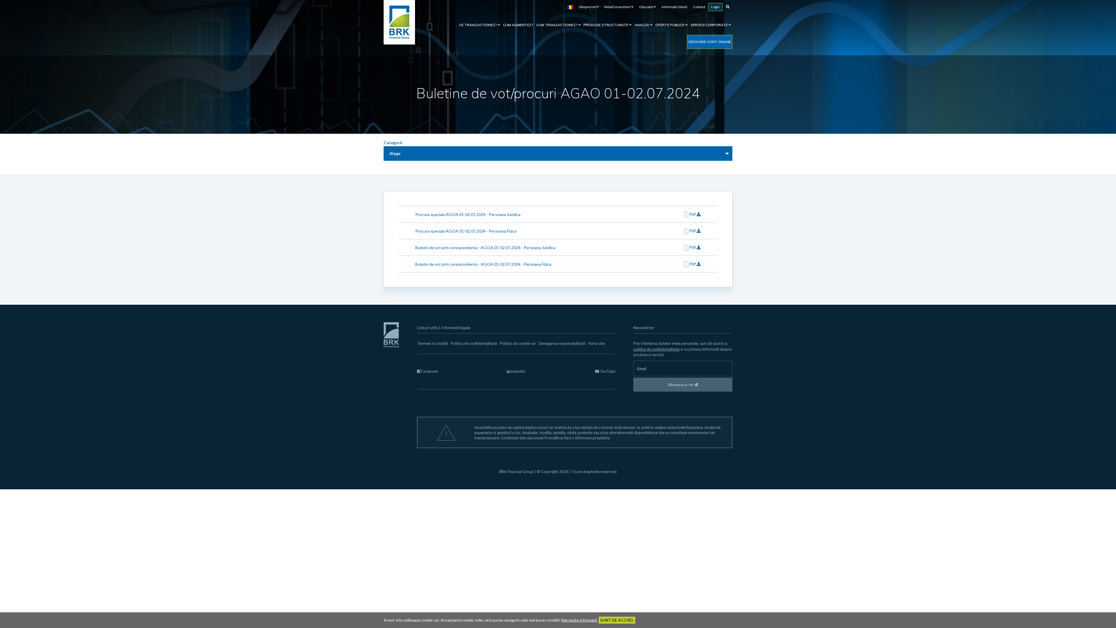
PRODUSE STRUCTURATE (606, 25)
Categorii (393, 143)
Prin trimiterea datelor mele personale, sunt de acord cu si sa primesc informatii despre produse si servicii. (682, 349)
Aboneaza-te (681, 384)
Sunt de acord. (617, 620)
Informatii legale (456, 327)
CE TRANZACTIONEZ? (478, 25)
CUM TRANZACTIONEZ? (557, 25)
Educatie (646, 7)
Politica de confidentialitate (474, 343)
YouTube (607, 371)
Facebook (429, 371)
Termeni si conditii (432, 343)
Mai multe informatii (579, 620)
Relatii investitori (617, 7)
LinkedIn (517, 371)
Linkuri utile (427, 327)
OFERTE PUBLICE (670, 25)
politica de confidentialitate (656, 349)
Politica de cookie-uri (518, 343)
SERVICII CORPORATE (710, 25)
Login (715, 7)
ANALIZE (642, 25)
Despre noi (587, 7)
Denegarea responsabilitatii (562, 343)
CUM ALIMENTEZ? (518, 25)
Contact (699, 7)
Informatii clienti (674, 7)
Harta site (596, 343)
